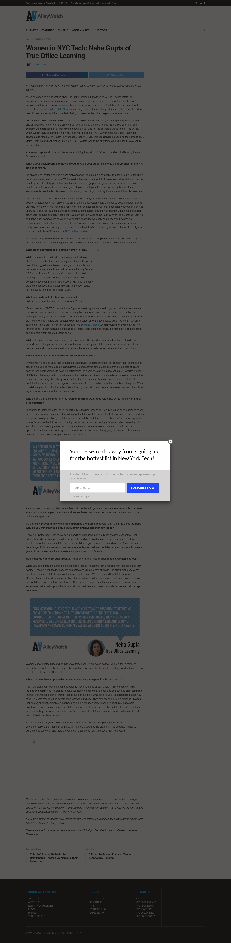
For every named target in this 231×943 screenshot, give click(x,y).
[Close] (170, 441)
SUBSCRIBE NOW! (143, 488)
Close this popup (82, 497)
